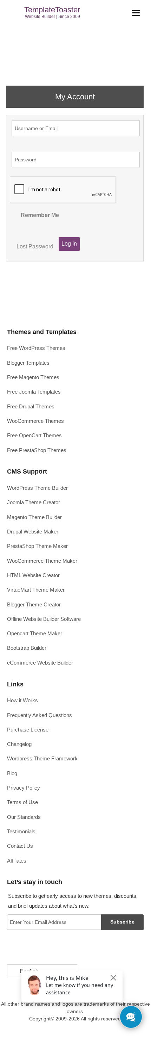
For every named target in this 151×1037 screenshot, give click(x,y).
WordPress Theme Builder (37, 488)
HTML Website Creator (33, 575)
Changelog (19, 744)
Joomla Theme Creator (33, 502)
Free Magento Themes (33, 377)
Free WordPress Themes (36, 348)
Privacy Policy (23, 788)
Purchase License (27, 730)
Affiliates (16, 861)
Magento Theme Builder (34, 517)
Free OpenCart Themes (34, 435)
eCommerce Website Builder (40, 663)
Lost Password (35, 246)
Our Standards (24, 817)
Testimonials (21, 831)
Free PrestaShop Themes (36, 450)
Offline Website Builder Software (44, 619)
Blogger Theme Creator (34, 604)
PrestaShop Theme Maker (37, 546)
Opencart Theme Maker (34, 633)
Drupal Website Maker (32, 532)
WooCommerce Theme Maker (42, 561)
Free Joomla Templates (34, 392)
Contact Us (20, 846)
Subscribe (122, 922)
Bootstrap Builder (26, 648)
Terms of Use (22, 802)
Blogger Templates (28, 363)
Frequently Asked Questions (39, 715)
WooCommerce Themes (35, 421)
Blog (12, 773)
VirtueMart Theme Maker (36, 590)
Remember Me (40, 215)
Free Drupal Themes (30, 406)
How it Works (22, 700)
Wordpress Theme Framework (42, 758)
